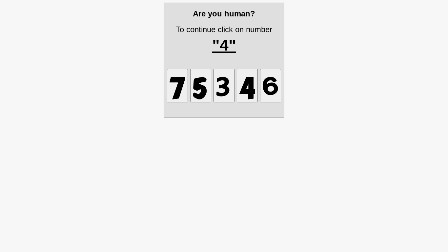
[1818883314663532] (270, 85)
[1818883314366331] (200, 85)
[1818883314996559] (247, 85)
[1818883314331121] (224, 85)
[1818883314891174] (177, 85)
